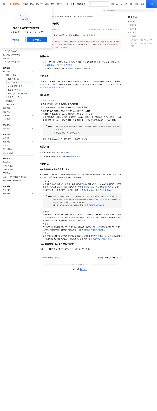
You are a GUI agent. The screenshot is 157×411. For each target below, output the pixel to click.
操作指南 (60, 16)
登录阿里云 (37, 39)
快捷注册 (15, 40)
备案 (131, 4)
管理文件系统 (77, 16)
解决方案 (39, 4)
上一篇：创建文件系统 (51, 257)
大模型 (25, 4)
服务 (72, 4)
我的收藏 (116, 29)
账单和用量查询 (73, 156)
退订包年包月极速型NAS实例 (52, 87)
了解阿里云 (81, 4)
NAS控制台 (51, 100)
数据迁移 (64, 47)
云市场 (59, 4)
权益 (47, 4)
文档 (125, 4)
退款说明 (65, 152)
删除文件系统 (106, 190)
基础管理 (68, 16)
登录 (151, 4)
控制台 (137, 4)
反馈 (85, 269)
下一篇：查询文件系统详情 (108, 257)
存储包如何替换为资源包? (93, 229)
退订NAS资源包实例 (102, 239)
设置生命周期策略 (97, 205)
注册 (142, 4)
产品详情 (104, 29)
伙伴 (66, 4)
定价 (53, 4)
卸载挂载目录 (85, 68)
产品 (32, 4)
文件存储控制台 (88, 187)
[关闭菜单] (4, 4)
